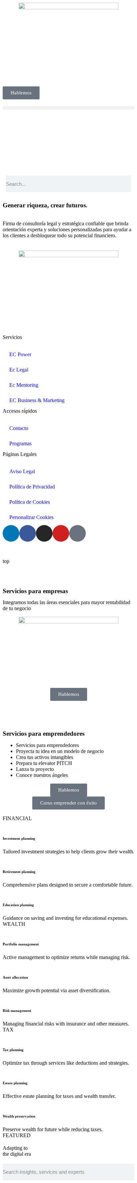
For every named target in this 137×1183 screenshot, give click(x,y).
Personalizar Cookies (31, 517)
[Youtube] (61, 533)
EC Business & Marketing (37, 400)
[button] (68, 108)
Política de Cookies (29, 502)
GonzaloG (52, 550)
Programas (20, 443)
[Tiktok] (77, 533)
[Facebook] (27, 533)
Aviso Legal (22, 471)
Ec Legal (18, 370)
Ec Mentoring (23, 385)
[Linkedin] (11, 533)
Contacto (18, 428)
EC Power (20, 354)
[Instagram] (44, 533)
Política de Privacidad (32, 486)
